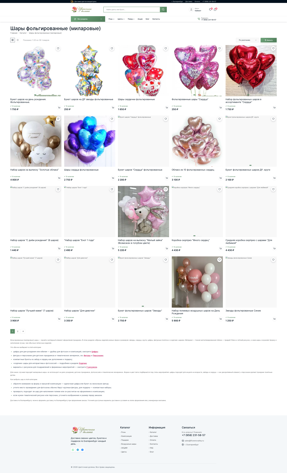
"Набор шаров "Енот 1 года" (79, 240)
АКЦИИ (124, 448)
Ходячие (83, 363)
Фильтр (270, 40)
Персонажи (98, 355)
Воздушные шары (128, 444)
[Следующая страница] (23, 331)
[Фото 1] (35, 94)
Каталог (23, 33)
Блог (147, 19)
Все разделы (83, 19)
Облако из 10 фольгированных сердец (193, 169)
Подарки (125, 440)
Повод (130, 19)
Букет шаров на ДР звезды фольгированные (88, 99)
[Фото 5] (200, 94)
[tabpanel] (143, 186)
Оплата (197, 1)
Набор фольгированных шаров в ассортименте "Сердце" (243, 100)
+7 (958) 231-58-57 (209, 1)
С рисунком (91, 367)
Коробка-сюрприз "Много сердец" (191, 240)
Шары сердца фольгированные (81, 169)
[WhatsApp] (73, 450)
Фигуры (87, 355)
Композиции (126, 436)
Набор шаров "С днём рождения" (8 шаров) (34, 240)
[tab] (12, 40)
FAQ (151, 448)
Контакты (156, 19)
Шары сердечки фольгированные (136, 99)
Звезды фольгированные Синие (243, 310)
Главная (13, 33)
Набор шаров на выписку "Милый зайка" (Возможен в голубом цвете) (140, 241)
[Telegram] (78, 450)
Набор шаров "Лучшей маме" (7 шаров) (31, 310)
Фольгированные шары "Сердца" (190, 99)
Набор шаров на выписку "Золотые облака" (34, 169)
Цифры (94, 351)
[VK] (82, 450)
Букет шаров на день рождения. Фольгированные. (28, 100)
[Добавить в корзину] (59, 107)
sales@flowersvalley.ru (194, 441)
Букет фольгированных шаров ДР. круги (248, 169)
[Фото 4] (199, 94)
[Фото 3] (251, 94)
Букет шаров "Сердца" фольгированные (140, 169)
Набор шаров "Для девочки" (79, 310)
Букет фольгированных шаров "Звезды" (140, 310)
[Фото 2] (37, 94)
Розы (111, 19)
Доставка (188, 1)
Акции (140, 19)
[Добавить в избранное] (58, 48)
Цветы (120, 19)
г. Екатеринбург (177, 1)
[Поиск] (163, 9)
